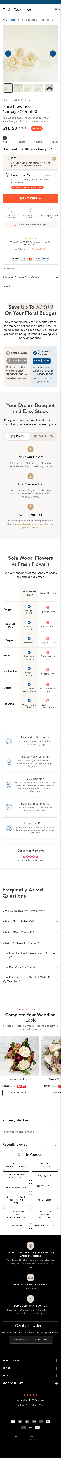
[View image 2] (18, 88)
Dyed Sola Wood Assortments (45, 1214)
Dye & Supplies (45, 1225)
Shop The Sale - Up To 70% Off (16, 1200)
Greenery (16, 1225)
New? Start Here (45, 1187)
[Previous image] (8, 53)
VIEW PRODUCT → (19, 1092)
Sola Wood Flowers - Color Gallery (21, 277)
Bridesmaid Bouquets (16, 1176)
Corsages (45, 1176)
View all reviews (30, 1405)
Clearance (44, 1200)
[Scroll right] (55, 1121)
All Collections (9, 19)
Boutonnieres (16, 1187)
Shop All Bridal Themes (16, 1165)
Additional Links (13, 1383)
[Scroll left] (47, 1121)
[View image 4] (38, 88)
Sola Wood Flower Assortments (16, 1214)
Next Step (28, 198)
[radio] (30, 161)
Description (8, 269)
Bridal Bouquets (45, 1165)
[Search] (51, 9)
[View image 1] (8, 88)
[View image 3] (28, 88)
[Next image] (53, 53)
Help (5, 1376)
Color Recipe (9, 286)
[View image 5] (49, 88)
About (6, 1368)
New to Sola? (11, 1360)
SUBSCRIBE (42, 1339)
